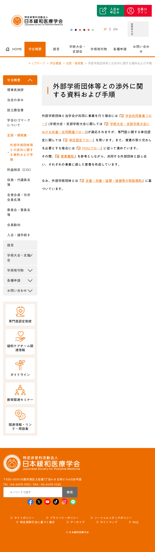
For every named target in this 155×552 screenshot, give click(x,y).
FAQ (135, 522)
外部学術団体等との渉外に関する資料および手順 (21, 152)
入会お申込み (115, 11)
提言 (56, 49)
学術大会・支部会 (77, 49)
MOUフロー (91, 148)
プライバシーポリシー (64, 518)
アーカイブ (77, 522)
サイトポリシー (24, 518)
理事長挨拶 (15, 89)
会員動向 (13, 225)
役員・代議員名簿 (18, 182)
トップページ (36, 63)
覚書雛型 (67, 156)
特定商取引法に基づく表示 (37, 522)
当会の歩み (15, 100)
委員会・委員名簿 (18, 212)
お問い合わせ (141, 49)
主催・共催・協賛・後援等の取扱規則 (114, 180)
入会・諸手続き (18, 235)
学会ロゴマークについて (18, 123)
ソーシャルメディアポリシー (113, 518)
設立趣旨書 (15, 110)
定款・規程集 (74, 63)
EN (115, 29)
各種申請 (120, 49)
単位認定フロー (80, 140)
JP (105, 29)
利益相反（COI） (20, 169)
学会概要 (35, 49)
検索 (70, 492)
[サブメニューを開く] (30, 80)
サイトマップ (108, 522)
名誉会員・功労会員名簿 (18, 197)
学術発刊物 (98, 49)
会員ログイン (142, 11)
